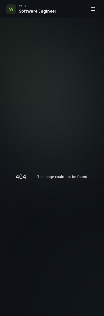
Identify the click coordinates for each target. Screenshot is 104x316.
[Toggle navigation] (93, 9)
